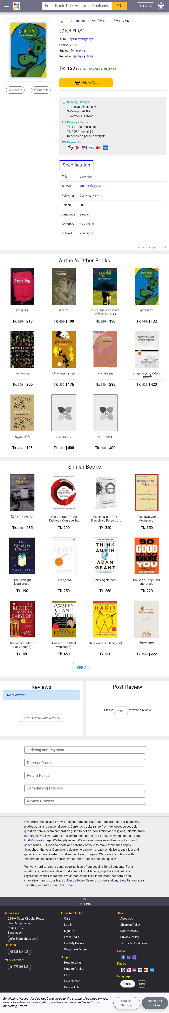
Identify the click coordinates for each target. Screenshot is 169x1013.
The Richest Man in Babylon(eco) (22, 645)
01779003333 (19, 967)
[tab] (76, 165)
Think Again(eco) (105, 580)
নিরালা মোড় (147, 643)
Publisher (68, 195)
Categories (78, 21)
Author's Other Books (84, 260)
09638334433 (19, 952)
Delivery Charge (77, 122)
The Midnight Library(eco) (22, 582)
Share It (42, 90)
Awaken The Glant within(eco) (64, 645)
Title (65, 176)
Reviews (41, 687)
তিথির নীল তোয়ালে (22, 517)
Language (68, 214)
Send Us (125, 880)
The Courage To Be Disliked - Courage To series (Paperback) (63, 519)
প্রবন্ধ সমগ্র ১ (63, 437)
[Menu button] (6, 6)
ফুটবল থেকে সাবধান (63, 373)
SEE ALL (83, 667)
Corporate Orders (76, 949)
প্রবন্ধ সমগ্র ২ (105, 437)
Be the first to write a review (41, 718)
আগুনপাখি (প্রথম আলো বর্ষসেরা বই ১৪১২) (105, 312)
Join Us (71, 880)
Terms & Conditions (133, 943)
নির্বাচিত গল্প (22, 373)
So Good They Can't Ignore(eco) (146, 582)
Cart (67, 918)
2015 (83, 205)
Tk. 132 (67, 68)
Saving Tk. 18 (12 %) (102, 69)
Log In (147, 6)
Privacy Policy (129, 937)
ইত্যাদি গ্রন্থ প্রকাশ (83, 56)
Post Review (127, 687)
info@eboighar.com (22, 939)
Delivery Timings (78, 102)
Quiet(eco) (64, 580)
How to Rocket (74, 969)
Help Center (72, 981)
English (127, 984)
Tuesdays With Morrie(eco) (147, 518)
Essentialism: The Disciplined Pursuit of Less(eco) (105, 519)
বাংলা (141, 984)
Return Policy (129, 931)
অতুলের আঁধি (22, 437)
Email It (17, 90)
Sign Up (69, 931)
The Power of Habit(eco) (105, 643)
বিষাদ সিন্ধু (22, 310)
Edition (66, 205)
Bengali (84, 214)
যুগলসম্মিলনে (105, 373)
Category (68, 224)
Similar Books (84, 467)
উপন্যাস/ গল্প (121, 21)
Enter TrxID (71, 937)
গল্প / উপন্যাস (99, 21)
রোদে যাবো (72, 30)
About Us (126, 918)
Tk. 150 (82, 69)
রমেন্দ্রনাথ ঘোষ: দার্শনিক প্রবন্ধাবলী (147, 375)
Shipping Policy (130, 925)
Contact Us (71, 987)
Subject (67, 233)
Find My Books (34, 840)
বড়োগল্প (63, 310)
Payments (74, 142)
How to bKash (73, 962)
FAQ (67, 975)
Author (66, 186)
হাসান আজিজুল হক (81, 39)
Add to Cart (89, 82)
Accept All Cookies (155, 1003)
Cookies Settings (126, 1003)
